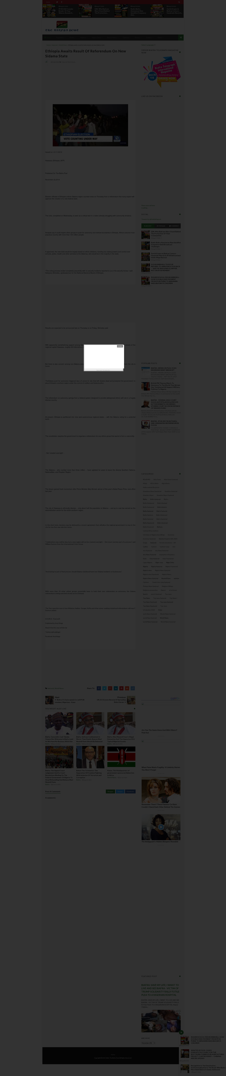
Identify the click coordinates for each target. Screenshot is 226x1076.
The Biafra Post (106, 370)
